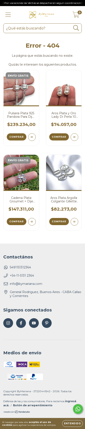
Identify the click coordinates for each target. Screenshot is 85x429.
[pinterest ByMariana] (47, 323)
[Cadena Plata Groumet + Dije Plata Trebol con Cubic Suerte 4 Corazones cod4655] (32, 222)
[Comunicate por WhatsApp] (78, 409)
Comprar (16, 136)
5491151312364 (20, 267)
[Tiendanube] (17, 412)
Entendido (72, 423)
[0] (76, 16)
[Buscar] (76, 28)
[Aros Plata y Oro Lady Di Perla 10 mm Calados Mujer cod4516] (74, 137)
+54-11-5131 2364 (22, 275)
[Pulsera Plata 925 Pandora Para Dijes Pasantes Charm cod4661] (32, 137)
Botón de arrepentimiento (33, 405)
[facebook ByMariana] (21, 323)
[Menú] (8, 14)
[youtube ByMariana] (34, 323)
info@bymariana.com (26, 284)
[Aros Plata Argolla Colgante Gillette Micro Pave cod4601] (74, 222)
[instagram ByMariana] (8, 323)
